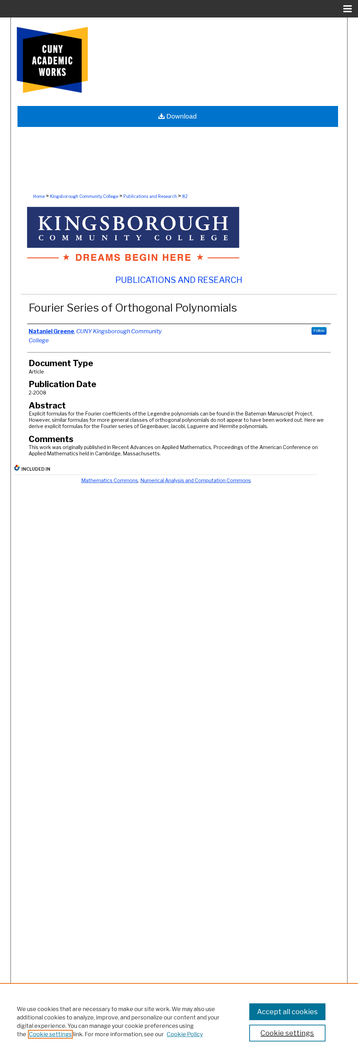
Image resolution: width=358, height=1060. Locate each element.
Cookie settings (50, 1034)
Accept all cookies (287, 1012)
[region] (179, 1021)
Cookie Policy (185, 1034)
